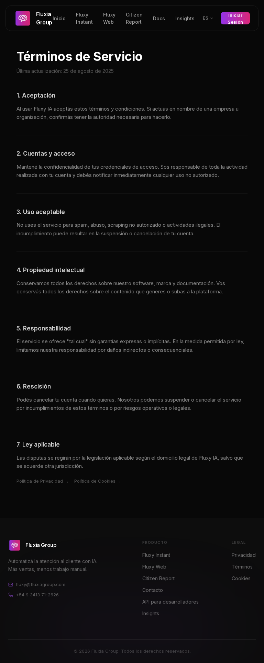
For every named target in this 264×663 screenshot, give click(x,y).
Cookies (241, 578)
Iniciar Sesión (235, 18)
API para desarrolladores (170, 602)
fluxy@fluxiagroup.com (40, 584)
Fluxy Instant (84, 18)
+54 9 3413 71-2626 (37, 594)
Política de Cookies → (97, 481)
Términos (242, 567)
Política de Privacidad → (42, 481)
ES (205, 18)
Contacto (152, 590)
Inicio (59, 18)
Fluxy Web (109, 18)
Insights (185, 18)
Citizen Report (134, 18)
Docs (159, 18)
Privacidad (244, 555)
